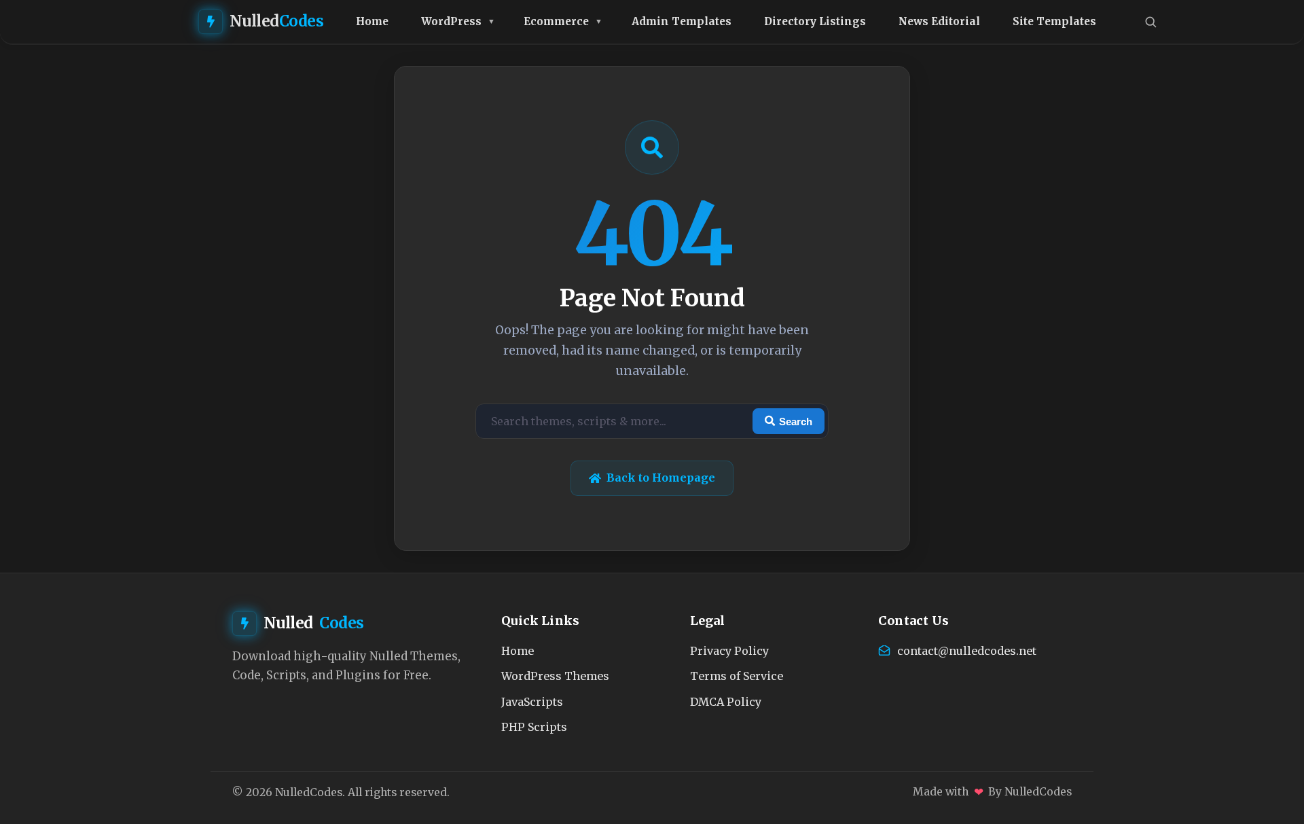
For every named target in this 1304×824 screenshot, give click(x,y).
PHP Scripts (534, 727)
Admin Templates (681, 21)
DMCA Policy (725, 702)
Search (795, 421)
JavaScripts (532, 702)
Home (372, 21)
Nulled (277, 21)
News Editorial (939, 21)
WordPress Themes (555, 676)
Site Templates (1054, 21)
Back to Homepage (660, 477)
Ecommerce (556, 21)
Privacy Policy (729, 651)
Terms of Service (736, 676)
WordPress (451, 21)
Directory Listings (815, 21)
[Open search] (1150, 21)
